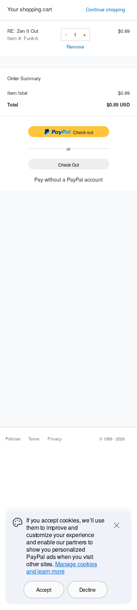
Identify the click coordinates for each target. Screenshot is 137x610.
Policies (12, 439)
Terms (33, 439)
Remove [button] (75, 46)
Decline (87, 589)
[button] (108, 9)
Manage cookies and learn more (61, 567)
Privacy (54, 439)
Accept (43, 589)
